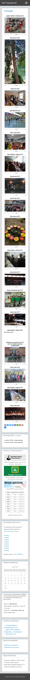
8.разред (6, 550)
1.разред (6, 535)
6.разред (6, 546)
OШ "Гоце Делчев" (9, 3)
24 (5, 583)
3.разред (6, 539)
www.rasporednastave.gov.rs (11, 531)
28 (18, 583)
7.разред (6, 548)
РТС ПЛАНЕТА (18, 554)
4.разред (6, 541)
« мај (5, 588)
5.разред (6, 544)
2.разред (6, 537)
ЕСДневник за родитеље (11, 645)
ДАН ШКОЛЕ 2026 (11, 634)
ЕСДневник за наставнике (11, 647)
